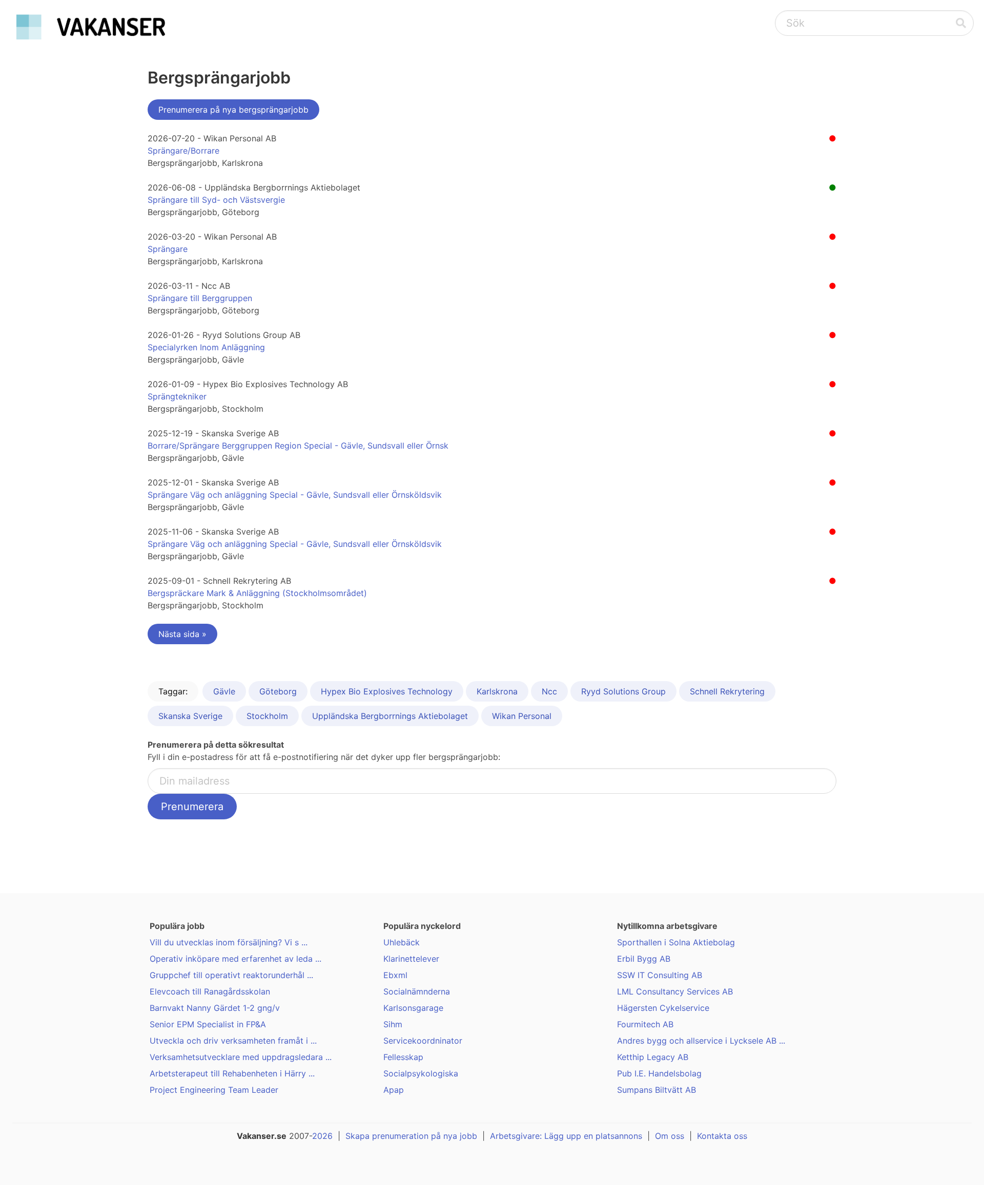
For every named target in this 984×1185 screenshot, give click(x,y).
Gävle (224, 691)
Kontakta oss (722, 1136)
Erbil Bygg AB (643, 959)
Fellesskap (403, 1057)
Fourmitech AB (645, 1024)
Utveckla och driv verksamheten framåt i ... (233, 1040)
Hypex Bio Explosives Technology (387, 691)
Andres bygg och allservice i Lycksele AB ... (701, 1040)
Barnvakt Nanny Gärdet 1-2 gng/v (215, 1008)
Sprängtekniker (177, 396)
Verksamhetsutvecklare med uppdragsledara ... (241, 1057)
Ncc (549, 691)
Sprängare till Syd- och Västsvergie (216, 200)
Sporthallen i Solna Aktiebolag (676, 942)
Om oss (669, 1136)
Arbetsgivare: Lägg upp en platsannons (566, 1136)
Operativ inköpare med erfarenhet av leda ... (235, 959)
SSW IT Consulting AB (659, 975)
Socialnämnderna (416, 991)
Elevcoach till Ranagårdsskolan (210, 991)
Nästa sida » (182, 634)
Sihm (392, 1024)
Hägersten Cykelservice (663, 1008)
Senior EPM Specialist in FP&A (208, 1024)
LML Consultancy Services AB (675, 991)
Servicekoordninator (422, 1040)
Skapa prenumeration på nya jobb (411, 1136)
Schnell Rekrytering (727, 691)
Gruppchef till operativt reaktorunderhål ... (231, 975)
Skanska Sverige (190, 716)
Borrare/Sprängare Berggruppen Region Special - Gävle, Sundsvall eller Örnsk (298, 445)
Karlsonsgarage (413, 1008)
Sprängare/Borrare (183, 150)
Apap (393, 1090)
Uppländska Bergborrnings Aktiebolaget (390, 716)
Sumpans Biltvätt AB (656, 1090)
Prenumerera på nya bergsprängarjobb (233, 109)
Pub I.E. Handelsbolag (659, 1073)
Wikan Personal (521, 716)
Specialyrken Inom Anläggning (206, 347)
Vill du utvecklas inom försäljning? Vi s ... (229, 942)
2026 (322, 1136)
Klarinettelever (411, 959)
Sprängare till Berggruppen (200, 298)
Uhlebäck (401, 942)
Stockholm (267, 716)
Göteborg (278, 691)
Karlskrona (497, 691)
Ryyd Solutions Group (623, 691)
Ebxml (395, 975)
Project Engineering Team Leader (214, 1090)
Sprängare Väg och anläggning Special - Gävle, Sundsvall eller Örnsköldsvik (295, 495)
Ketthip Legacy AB (652, 1057)
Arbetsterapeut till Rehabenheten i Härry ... (232, 1073)
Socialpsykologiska (420, 1073)
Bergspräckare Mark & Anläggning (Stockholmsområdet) (257, 593)
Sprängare (168, 249)
